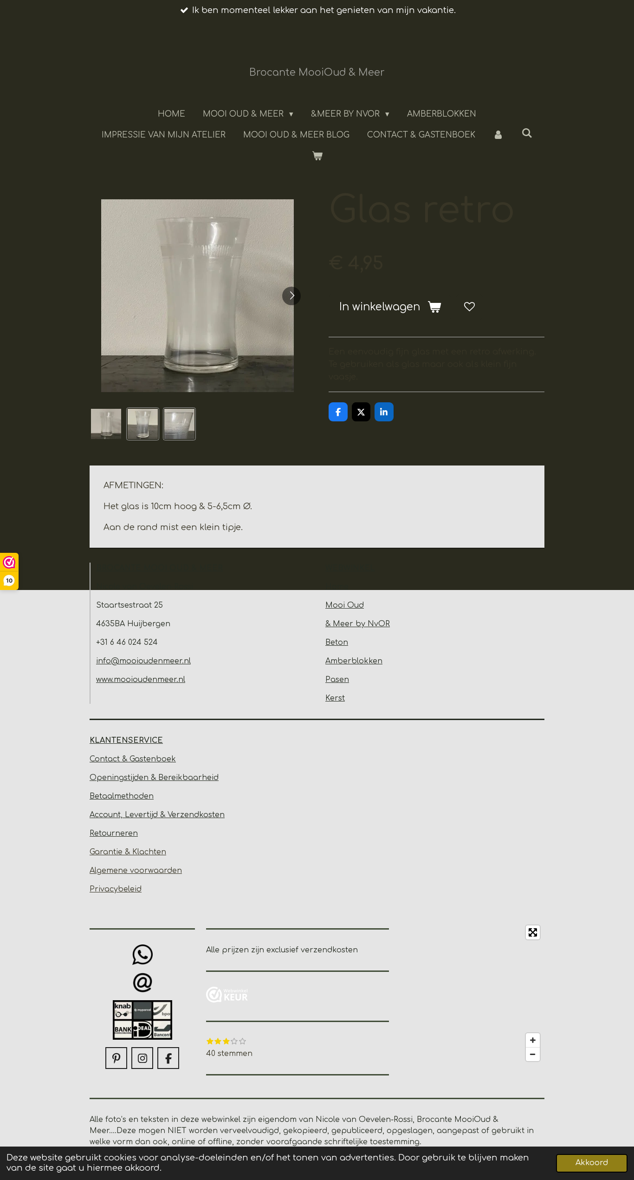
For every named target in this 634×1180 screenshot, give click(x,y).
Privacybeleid (116, 889)
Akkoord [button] (592, 1163)
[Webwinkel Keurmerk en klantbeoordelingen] (227, 996)
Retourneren (114, 833)
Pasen (337, 679)
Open (101, 778)
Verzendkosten (196, 815)
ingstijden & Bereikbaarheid (165, 778)
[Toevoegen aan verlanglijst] (469, 307)
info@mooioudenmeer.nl (143, 661)
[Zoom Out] (533, 1054)
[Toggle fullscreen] (533, 932)
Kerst (335, 698)
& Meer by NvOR (357, 624)
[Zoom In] (533, 1040)
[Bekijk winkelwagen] (317, 156)
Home (337, 587)
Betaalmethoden (122, 796)
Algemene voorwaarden (136, 870)
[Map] (472, 993)
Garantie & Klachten (128, 852)
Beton (336, 642)
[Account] (498, 135)
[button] (106, 423)
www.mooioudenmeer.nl (140, 679)
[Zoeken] (527, 133)
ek (171, 759)
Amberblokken (353, 661)
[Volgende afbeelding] (291, 296)
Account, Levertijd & (129, 815)
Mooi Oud (344, 605)
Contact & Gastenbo (128, 759)
